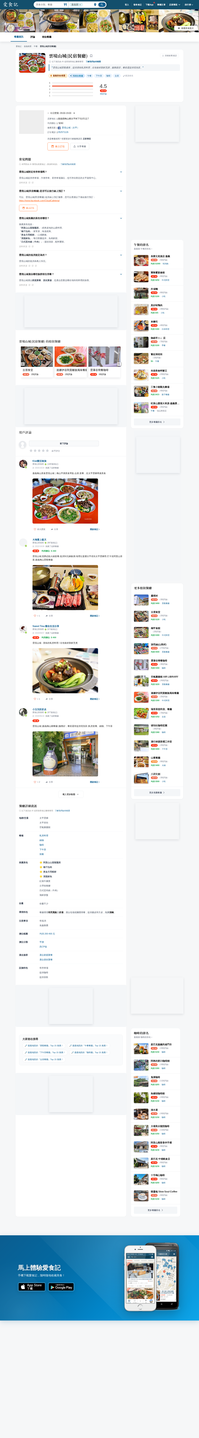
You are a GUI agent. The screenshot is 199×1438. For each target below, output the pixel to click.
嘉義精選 (27, 46)
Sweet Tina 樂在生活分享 (45, 626)
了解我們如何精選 (93, 61)
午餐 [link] (89, 76)
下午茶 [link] (99, 76)
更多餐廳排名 (155, 422)
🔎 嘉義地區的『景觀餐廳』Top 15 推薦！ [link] (44, 1045)
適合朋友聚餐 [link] (46, 959)
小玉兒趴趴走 (39, 709)
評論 (32, 37)
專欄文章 (161, 4)
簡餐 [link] (41, 854)
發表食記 (137, 4)
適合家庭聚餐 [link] (46, 955)
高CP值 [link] (43, 946)
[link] (165, 264)
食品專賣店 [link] (162, 411)
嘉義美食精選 (59, 76)
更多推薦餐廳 (155, 792)
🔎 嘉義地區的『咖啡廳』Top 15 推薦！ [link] (89, 1052)
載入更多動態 (69, 794)
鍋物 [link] (41, 840)
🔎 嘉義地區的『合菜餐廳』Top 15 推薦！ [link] (44, 1059)
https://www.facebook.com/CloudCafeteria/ (39, 200)
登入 (127, 4)
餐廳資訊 (18, 36)
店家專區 (173, 4)
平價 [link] (41, 942)
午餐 (36, 46)
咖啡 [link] (108, 76)
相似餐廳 (46, 37)
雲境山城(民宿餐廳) (68, 55)
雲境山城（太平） (70, 127)
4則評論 (103, 94)
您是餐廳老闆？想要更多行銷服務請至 (69, 139)
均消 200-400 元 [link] (47, 933)
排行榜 (188, 4)
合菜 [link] (117, 76)
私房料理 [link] (43, 835)
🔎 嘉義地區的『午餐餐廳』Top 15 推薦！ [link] (88, 1045)
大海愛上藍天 (39, 539)
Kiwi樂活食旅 (39, 461)
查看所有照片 (187, 28)
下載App (150, 4)
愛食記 (19, 46)
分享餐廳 (81, 146)
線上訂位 (60, 146)
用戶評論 (25, 432)
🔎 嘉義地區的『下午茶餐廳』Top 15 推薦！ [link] (45, 1052)
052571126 (63, 132)
